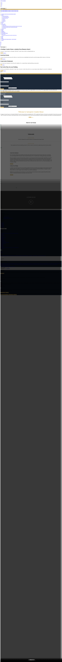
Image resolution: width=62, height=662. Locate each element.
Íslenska (13, 264)
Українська (27, 264)
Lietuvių (30, 263)
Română (47, 264)
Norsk (16, 264)
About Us (2, 22)
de (1, 2)
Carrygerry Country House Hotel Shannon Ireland (9, 233)
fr (1, 5)
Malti (46, 263)
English (2, 223)
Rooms (2, 234)
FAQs (2, 23)
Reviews (2, 29)
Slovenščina (2, 265)
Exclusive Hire (3, 32)
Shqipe (56, 264)
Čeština (56, 263)
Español (2, 224)
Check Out (2, 78)
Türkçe (22, 264)
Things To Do (3, 34)
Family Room (3, 21)
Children (1, 83)
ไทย (24, 264)
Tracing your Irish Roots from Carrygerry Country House (9, 35)
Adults (1, 79)
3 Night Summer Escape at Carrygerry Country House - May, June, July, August (12, 26)
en (1, 3)
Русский (45, 264)
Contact (2, 40)
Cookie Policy (35, 255)
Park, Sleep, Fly (4, 28)
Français (2, 225)
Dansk (16, 263)
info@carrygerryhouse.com (8, 218)
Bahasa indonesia (6, 264)
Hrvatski (1, 264)
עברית (10, 264)
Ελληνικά (18, 263)
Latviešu (33, 263)
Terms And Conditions (42, 255)
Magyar (60, 263)
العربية (23, 263)
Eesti (21, 263)
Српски (53, 264)
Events (2, 36)
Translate (8, 268)
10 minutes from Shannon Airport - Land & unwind (8, 39)
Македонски (37, 263)
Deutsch (2, 222)
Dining (2, 30)
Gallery (2, 38)
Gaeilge (28, 263)
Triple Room (3, 20)
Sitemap (30, 255)
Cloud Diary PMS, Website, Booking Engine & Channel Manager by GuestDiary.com (14, 255)
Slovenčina (6, 265)
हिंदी (58, 263)
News (2, 37)
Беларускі (53, 263)
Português (36, 264)
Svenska (50, 264)
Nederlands (19, 264)
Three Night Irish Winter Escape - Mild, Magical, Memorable (9, 27)
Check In (1, 77)
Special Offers (3, 24)
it (1, 6)
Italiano (2, 226)
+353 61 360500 (3, 0)
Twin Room (3, 19)
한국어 (33, 264)
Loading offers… (4, 25)
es (1, 4)
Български (49, 263)
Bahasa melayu (42, 263)
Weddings (2, 31)
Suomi (25, 263)
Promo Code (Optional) (4, 87)
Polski (39, 264)
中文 (9, 265)
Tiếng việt (41, 264)
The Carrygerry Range (4, 33)
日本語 (30, 264)
